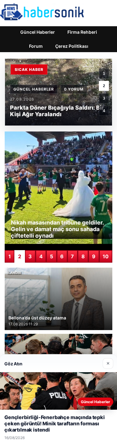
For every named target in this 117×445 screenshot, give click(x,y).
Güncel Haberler (37, 32)
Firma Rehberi (82, 32)
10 (106, 256)
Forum (36, 46)
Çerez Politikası (71, 46)
